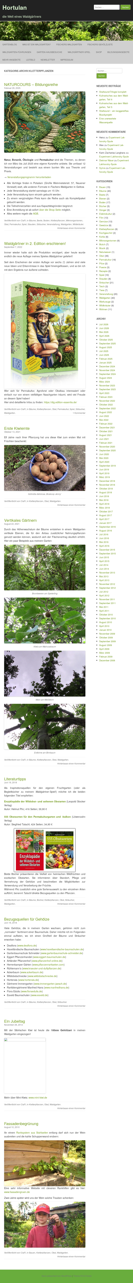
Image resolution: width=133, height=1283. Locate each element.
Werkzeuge (104, 301)
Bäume (32, 220)
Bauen (32, 1252)
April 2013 (104, 580)
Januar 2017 (105, 523)
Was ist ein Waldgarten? (36, 44)
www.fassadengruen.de (17, 1192)
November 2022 (107, 400)
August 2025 (105, 347)
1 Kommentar (79, 412)
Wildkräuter (78, 224)
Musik (102, 248)
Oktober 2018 (106, 488)
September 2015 (107, 553)
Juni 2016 (104, 538)
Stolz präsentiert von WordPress (57, 1275)
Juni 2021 (104, 439)
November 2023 (107, 385)
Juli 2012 (103, 591)
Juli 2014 (103, 565)
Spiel (24, 224)
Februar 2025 (105, 358)
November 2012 (107, 584)
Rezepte (103, 271)
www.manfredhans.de (56, 987)
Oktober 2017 (106, 511)
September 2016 (107, 526)
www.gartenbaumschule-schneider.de (61, 953)
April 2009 (104, 649)
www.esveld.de (39, 995)
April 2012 (104, 595)
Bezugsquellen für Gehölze (26, 919)
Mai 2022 (103, 419)
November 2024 (107, 370)
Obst (6, 224)
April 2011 (104, 610)
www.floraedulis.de (31, 991)
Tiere (101, 290)
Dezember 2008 (107, 660)
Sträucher (41, 224)
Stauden (32, 224)
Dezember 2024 (107, 366)
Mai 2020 (103, 458)
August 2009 (105, 645)
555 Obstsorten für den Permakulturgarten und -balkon (37, 816)
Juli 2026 (103, 324)
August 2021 (105, 435)
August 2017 (105, 515)
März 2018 (104, 507)
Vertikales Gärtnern (20, 520)
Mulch (102, 244)
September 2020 (107, 450)
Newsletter (48, 59)
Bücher (40, 899)
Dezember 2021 (107, 427)
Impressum (66, 59)
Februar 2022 (105, 423)
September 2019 (107, 465)
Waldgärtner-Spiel (79, 52)
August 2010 (105, 622)
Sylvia (102, 168)
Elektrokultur (105, 213)
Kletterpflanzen (58, 220)
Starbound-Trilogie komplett (112, 91)
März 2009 (104, 652)
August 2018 (105, 492)
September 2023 (107, 389)
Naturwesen (105, 252)
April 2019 (104, 473)
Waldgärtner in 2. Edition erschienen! (35, 243)
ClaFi (23, 220)
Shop (99, 52)
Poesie (102, 267)
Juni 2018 (104, 496)
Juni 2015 (104, 557)
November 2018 (107, 484)
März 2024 (104, 381)
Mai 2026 (103, 332)
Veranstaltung (53, 224)
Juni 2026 (104, 328)
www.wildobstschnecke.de (42, 976)
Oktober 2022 (106, 404)
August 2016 (105, 530)
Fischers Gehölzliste (100, 44)
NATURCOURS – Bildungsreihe (31, 84)
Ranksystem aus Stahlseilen (32, 1132)
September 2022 (107, 408)
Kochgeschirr (105, 232)
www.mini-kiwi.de (38, 1097)
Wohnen (103, 309)
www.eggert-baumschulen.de (49, 957)
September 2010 (107, 618)
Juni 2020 (104, 454)
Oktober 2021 (106, 431)
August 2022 (105, 412)
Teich (102, 286)
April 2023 (104, 393)
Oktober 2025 (106, 339)
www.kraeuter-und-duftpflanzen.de (41, 968)
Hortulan (14, 7)
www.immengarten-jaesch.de (50, 983)
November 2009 (107, 633)
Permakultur (15, 224)
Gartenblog (9, 44)
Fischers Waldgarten (69, 44)
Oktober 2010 (106, 614)
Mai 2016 (103, 542)
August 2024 (105, 377)
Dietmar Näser (106, 160)
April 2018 (104, 503)
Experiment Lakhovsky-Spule (114, 156)
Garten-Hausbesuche (49, 52)
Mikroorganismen (74, 220)
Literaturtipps (15, 778)
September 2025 (107, 343)
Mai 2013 (103, 576)
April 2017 (104, 519)
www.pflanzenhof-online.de (47, 960)
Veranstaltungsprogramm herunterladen (29, 177)
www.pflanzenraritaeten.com (48, 964)
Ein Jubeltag (14, 1021)
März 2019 (104, 477)
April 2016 (104, 545)
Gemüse (103, 221)
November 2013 (107, 572)
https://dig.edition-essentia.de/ (60, 402)
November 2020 (107, 446)
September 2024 (107, 374)
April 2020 (104, 461)
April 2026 (104, 335)
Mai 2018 (103, 500)
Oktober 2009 (106, 637)
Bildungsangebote (118, 52)
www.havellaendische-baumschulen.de (62, 949)
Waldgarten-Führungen (16, 52)
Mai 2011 (103, 607)
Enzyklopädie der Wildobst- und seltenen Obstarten (35, 801)
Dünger (102, 210)
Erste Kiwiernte (17, 428)
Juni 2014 (104, 568)
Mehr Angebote (11, 59)
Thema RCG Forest (82, 1275)
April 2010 (104, 626)
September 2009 (107, 641)
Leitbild (30, 59)
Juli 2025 (103, 351)
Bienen (102, 198)
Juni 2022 (104, 416)
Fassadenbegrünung (21, 1123)
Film (101, 217)
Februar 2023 (105, 397)
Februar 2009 (105, 656)
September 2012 (107, 587)
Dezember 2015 (107, 549)
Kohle (102, 236)
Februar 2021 (105, 442)
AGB (35, 213)
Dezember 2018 (107, 481)
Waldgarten (66, 224)
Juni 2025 (104, 355)
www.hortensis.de (28, 980)
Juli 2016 (103, 534)
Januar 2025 (105, 362)
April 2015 (104, 561)
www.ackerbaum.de (31, 972)
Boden (46, 220)
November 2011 (107, 599)
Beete (39, 220)
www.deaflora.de (27, 945)
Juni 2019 (104, 469)
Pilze (101, 263)
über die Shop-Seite (50, 209)
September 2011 (107, 603)
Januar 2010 (105, 629)
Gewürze (103, 225)
